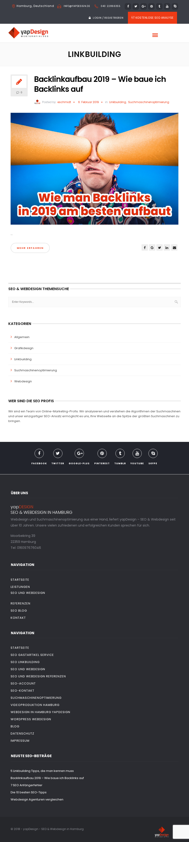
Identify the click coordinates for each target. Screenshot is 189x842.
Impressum (20, 740)
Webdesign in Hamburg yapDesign (40, 712)
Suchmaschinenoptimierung (148, 102)
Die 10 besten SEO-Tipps (29, 792)
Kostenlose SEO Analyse (155, 18)
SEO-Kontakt (22, 690)
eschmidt (64, 102)
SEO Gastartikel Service (32, 655)
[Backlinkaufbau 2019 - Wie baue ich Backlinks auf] (94, 170)
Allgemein (22, 337)
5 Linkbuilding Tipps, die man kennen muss (42, 771)
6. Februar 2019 (88, 102)
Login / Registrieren (108, 18)
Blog (15, 726)
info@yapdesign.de (77, 6)
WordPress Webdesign (31, 719)
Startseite (20, 579)
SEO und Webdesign (28, 593)
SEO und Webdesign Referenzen (38, 676)
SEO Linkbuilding (25, 662)
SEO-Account (23, 683)
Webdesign (23, 381)
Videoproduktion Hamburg (35, 705)
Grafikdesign (23, 348)
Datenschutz (22, 733)
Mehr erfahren (30, 248)
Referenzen (20, 603)
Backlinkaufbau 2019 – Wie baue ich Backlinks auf (100, 84)
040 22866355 (110, 6)
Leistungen (20, 587)
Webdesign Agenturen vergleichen (37, 799)
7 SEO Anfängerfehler (26, 785)
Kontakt (18, 618)
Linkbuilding (117, 102)
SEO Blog (19, 610)
